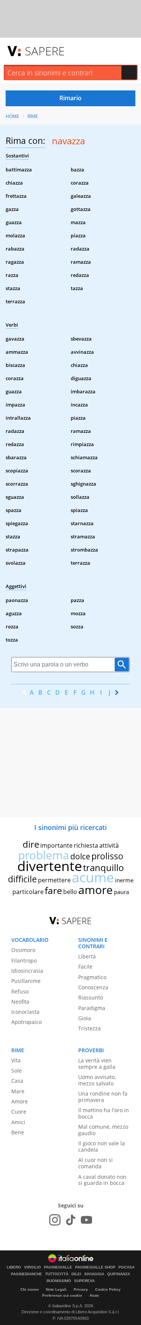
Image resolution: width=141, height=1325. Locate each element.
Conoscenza (93, 987)
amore (95, 889)
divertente (49, 866)
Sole (16, 1070)
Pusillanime (26, 980)
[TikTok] (71, 1220)
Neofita (20, 1001)
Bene (17, 1132)
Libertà (87, 956)
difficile (22, 879)
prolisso (107, 856)
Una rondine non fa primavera (102, 1096)
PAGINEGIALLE (58, 1267)
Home (12, 116)
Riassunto (90, 997)
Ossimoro (23, 950)
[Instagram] (55, 1220)
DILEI (76, 1274)
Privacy (81, 1289)
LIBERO (14, 1267)
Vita (16, 1060)
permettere (54, 880)
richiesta (86, 845)
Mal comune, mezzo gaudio (103, 1130)
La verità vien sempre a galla (96, 1063)
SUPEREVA (84, 1281)
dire (31, 844)
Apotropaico (26, 1021)
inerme (124, 880)
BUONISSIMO (59, 1281)
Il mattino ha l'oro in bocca (103, 1113)
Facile (85, 966)
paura (121, 892)
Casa (17, 1080)
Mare (17, 1091)
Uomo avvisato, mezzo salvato (97, 1080)
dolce (80, 856)
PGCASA (126, 1267)
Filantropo (24, 960)
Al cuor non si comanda (95, 1163)
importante (56, 845)
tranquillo (103, 867)
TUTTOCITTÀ (56, 1274)
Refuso (20, 991)
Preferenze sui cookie (62, 1295)
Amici (18, 1122)
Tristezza (89, 1028)
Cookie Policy (108, 1289)
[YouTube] (86, 1220)
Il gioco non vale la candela (101, 1146)
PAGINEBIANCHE (26, 1274)
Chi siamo (29, 1289)
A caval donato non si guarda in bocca (102, 1180)
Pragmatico (92, 977)
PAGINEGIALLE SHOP (95, 1267)
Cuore (18, 1111)
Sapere (45, 51)
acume (93, 877)
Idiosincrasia (27, 970)
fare (53, 890)
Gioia (84, 1018)
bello (70, 892)
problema (43, 855)
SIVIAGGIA (94, 1274)
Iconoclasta (25, 1011)
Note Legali (56, 1289)
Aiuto (94, 1295)
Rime (32, 116)
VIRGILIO (32, 1267)
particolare (28, 892)
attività (109, 845)
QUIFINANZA (118, 1274)
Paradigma (91, 1008)
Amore (19, 1101)
